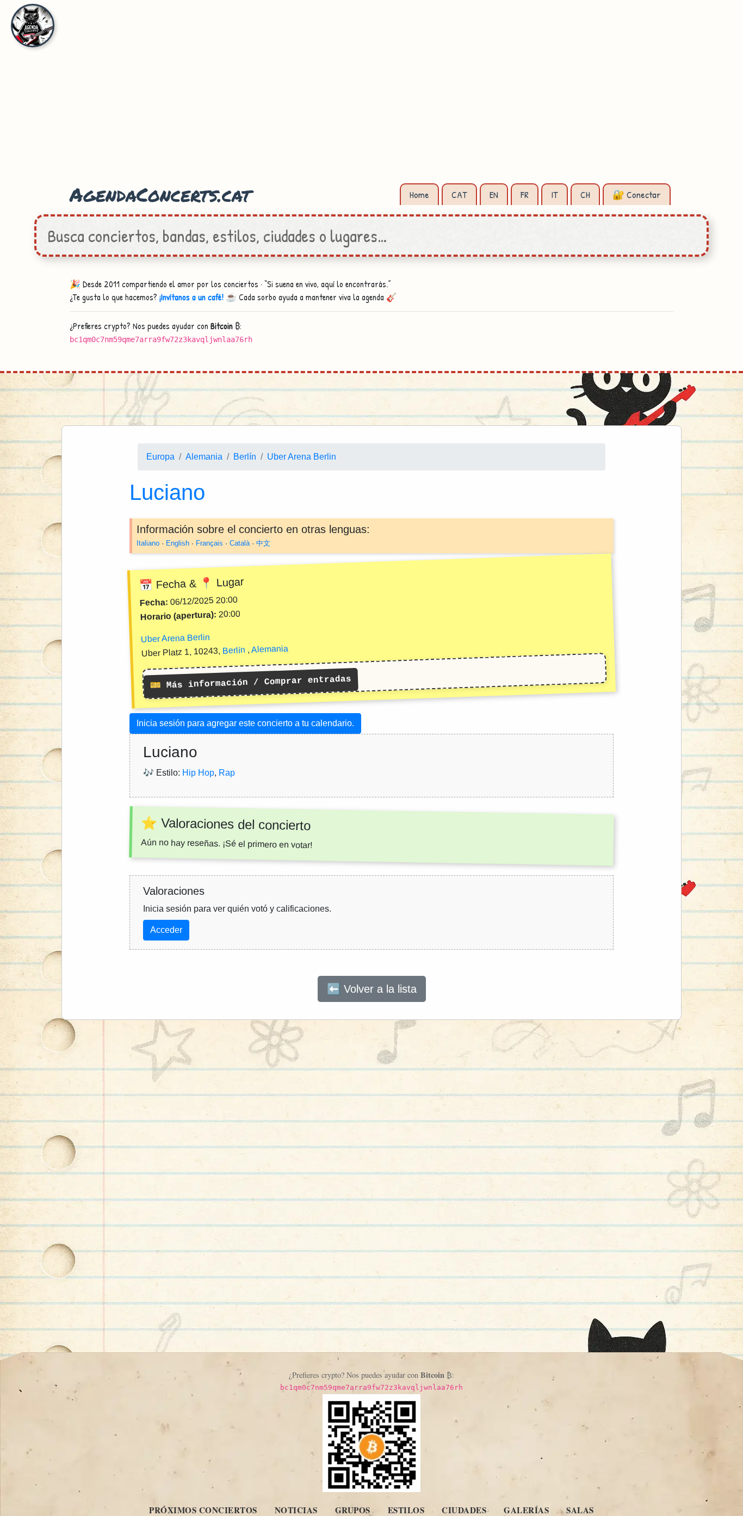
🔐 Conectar (636, 194)
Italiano (148, 543)
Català (240, 543)
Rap (227, 772)
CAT (459, 194)
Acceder (166, 930)
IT (554, 194)
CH (585, 194)
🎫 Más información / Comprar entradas (250, 683)
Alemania (203, 456)
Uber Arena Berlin (301, 456)
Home (419, 194)
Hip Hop (198, 772)
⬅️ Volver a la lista (372, 989)
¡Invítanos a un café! (191, 297)
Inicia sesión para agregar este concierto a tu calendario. (245, 723)
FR (525, 194)
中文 (263, 543)
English (177, 543)
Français (209, 543)
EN (494, 194)
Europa (160, 456)
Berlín (244, 456)
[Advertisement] (371, 98)
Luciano (167, 492)
